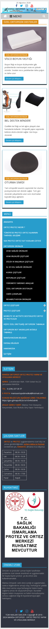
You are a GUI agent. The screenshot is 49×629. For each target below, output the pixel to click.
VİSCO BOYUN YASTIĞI (18, 59)
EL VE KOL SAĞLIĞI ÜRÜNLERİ (19, 267)
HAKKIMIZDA (9, 348)
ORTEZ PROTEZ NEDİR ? (14, 227)
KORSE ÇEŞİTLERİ (13, 272)
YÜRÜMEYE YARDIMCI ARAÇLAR (20, 283)
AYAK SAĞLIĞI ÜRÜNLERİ (17, 251)
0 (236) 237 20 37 (14, 389)
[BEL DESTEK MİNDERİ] (25, 90)
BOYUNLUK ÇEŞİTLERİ (15, 278)
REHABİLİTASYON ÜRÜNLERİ (18, 299)
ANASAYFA (8, 222)
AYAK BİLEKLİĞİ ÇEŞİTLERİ (17, 256)
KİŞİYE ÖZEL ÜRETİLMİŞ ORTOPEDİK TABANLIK (24, 324)
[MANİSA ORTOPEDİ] (5, 16)
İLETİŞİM (7, 354)
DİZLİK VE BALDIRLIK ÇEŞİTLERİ (19, 261)
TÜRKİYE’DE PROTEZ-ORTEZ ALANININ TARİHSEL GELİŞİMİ (21, 234)
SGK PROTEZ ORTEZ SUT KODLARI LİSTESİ (22, 241)
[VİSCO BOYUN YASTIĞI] (25, 28)
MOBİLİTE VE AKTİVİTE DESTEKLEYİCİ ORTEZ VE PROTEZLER (23, 317)
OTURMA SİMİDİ (14, 182)
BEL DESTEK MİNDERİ (18, 120)
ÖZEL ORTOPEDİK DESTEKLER (16, 55)
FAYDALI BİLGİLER (11, 343)
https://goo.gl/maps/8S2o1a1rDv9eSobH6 (20, 400)
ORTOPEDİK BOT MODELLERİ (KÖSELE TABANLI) (20, 331)
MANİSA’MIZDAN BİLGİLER (15, 337)
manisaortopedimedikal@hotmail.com (27, 393)
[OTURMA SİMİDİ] (25, 151)
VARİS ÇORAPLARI (14, 294)
